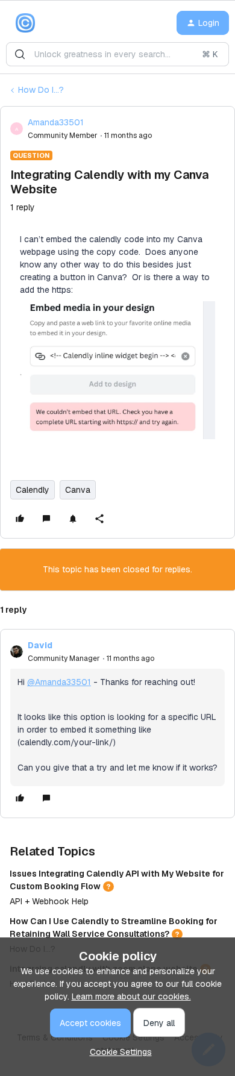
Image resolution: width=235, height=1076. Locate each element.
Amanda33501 (56, 122)
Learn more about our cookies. (131, 996)
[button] (203, 23)
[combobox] (117, 54)
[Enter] (20, 54)
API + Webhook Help (49, 901)
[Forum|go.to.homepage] (25, 23)
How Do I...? (41, 89)
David (40, 645)
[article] (117, 723)
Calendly (32, 489)
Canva (77, 489)
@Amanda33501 (59, 682)
